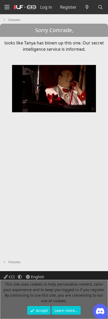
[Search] (100, 7)
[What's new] (87, 7)
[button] (20, 277)
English (37, 276)
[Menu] (7, 7)
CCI (12, 276)
